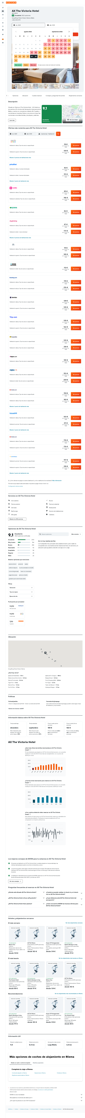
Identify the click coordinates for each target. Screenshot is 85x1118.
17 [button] (15, 52)
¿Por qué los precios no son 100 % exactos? (22, 1100)
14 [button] (31, 48)
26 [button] (24, 56)
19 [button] (23, 52)
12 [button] (23, 48)
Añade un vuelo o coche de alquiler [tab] (20, 1063)
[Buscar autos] (3, 14)
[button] (3, 2)
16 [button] (39, 48)
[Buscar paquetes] (3, 18)
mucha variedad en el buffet (26, 567)
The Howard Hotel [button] (14, 980)
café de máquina (13, 567)
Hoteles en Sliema (61, 1073)
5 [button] (23, 44)
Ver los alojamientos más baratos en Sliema (71, 958)
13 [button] (27, 48)
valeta (26, 564)
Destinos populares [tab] (38, 1063)
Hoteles (16, 1109)
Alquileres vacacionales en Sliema (20, 1075)
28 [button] (32, 56)
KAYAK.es (10, 1109)
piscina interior (12, 564)
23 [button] (40, 52)
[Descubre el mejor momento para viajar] (3, 29)
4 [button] (61, 40)
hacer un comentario (26, 571)
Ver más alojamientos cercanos (74, 923)
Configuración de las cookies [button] (15, 486)
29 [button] (36, 56)
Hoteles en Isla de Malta (45, 1109)
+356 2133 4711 (16, 20)
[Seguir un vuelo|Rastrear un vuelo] (3, 26)
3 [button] (57, 40)
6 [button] (27, 44)
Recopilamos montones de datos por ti (21, 1097)
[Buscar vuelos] (3, 7)
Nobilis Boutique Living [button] (71, 944)
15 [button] (35, 48)
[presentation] (30, 749)
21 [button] (31, 52)
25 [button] (20, 56)
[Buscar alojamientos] (3, 11)
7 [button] (31, 44)
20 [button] (28, 52)
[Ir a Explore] (3, 22)
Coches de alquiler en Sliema (19, 1073)
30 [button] (40, 56)
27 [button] (28, 56)
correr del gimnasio (14, 571)
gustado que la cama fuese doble (17, 578)
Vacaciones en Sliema (39, 1073)
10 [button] (16, 48)
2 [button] (39, 40)
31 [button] (16, 60)
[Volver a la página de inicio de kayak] (11, 3)
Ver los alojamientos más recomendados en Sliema (69, 993)
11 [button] (19, 48)
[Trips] (3, 34)
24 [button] (16, 56)
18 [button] (20, 52)
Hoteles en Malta (34, 1109)
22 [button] (36, 52)
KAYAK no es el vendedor (17, 1094)
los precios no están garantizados (45, 1089)
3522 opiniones (26, 15)
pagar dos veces (13, 575)
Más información (57, 480)
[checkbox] (16, 607)
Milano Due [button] (12, 944)
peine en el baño (23, 575)
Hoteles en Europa (24, 1109)
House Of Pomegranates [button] (52, 943)
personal (20, 564)
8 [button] (35, 44)
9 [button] (39, 44)
